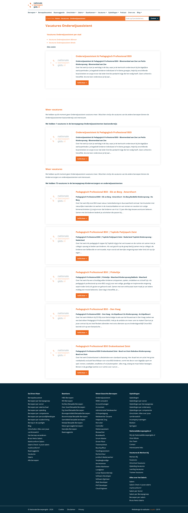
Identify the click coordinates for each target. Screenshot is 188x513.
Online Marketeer (102, 466)
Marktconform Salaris (36, 441)
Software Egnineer (103, 479)
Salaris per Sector (136, 491)
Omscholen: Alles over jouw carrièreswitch (38, 430)
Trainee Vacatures (136, 472)
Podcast (123, 12)
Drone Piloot (100, 441)
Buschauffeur (101, 448)
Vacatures (101, 12)
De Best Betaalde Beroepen (72, 404)
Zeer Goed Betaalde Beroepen (73, 407)
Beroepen (31, 12)
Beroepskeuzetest (45, 12)
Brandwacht (100, 435)
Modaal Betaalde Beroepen (72, 423)
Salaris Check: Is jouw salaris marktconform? (38, 446)
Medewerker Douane (104, 416)
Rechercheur (101, 454)
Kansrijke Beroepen (69, 429)
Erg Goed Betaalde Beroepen (73, 410)
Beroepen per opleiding (37, 410)
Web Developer (102, 482)
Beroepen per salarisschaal (38, 407)
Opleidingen (112, 12)
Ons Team (133, 441)
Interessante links (136, 447)
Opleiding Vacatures (137, 466)
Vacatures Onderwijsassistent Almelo (62, 43)
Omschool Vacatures (137, 463)
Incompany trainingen (137, 419)
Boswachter (100, 432)
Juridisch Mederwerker (104, 457)
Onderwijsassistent (103, 398)
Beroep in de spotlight (36, 423)
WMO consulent (102, 401)
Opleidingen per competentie (140, 410)
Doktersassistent (102, 429)
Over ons (131, 12)
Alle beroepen (33, 460)
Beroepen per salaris (137, 497)
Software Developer (103, 476)
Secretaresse (101, 463)
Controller (99, 426)
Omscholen (70, 12)
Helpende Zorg (101, 419)
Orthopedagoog (102, 413)
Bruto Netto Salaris (35, 438)
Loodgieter (100, 470)
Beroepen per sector (36, 404)
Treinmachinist (101, 444)
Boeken (132, 423)
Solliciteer (81, 83)
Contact (132, 444)
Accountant (100, 407)
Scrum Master (101, 438)
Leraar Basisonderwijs (104, 473)
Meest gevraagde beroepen (72, 426)
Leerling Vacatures (136, 469)
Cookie (61, 509)
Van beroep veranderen (37, 435)
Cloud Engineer (101, 488)
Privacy (81, 509)
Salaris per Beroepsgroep (139, 494)
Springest (133, 426)
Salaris (80, 12)
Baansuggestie (59, 12)
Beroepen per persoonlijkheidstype (41, 416)
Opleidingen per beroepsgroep (141, 404)
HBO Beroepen (67, 398)
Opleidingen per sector (138, 401)
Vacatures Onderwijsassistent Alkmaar (63, 39)
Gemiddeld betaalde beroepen (73, 419)
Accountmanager (102, 404)
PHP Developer (101, 485)
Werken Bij (133, 457)
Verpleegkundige (102, 460)
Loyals (152, 509)
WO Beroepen (67, 401)
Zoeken (153, 18)
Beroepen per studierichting (38, 419)
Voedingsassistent (102, 451)
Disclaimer (71, 509)
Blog (138, 12)
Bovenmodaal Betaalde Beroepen (75, 416)
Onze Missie (134, 438)
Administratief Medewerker (106, 410)
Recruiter (99, 423)
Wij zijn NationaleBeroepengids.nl (142, 435)
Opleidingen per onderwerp (140, 407)
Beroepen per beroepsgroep (39, 401)
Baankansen (90, 12)
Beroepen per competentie (38, 413)
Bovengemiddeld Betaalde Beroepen (76, 413)
